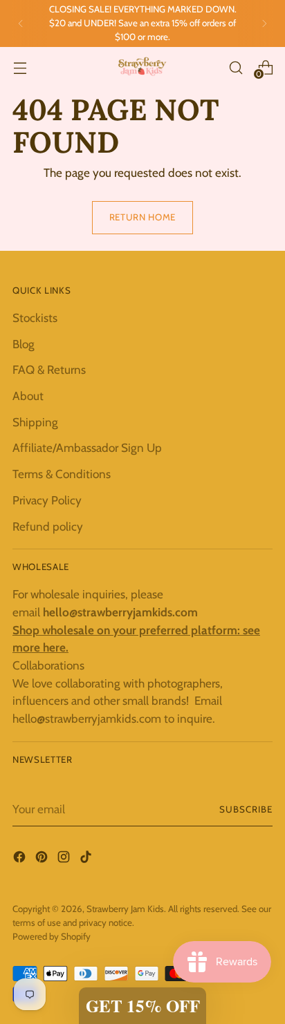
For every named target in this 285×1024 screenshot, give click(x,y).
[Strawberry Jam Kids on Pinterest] (43, 859)
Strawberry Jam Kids (125, 908)
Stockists (34, 317)
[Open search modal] (235, 67)
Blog (23, 343)
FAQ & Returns (49, 369)
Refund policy (47, 526)
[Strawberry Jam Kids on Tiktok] (87, 859)
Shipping (35, 422)
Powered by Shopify (51, 936)
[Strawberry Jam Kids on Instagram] (65, 859)
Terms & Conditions (61, 473)
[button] (142, 1005)
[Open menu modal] (20, 67)
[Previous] (21, 23)
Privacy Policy (47, 500)
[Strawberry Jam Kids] (142, 67)
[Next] (264, 23)
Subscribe (246, 809)
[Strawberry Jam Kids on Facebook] (20, 859)
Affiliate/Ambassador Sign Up (87, 447)
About (28, 395)
